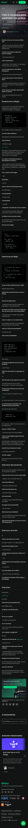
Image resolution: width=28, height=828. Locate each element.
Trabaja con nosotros (7, 817)
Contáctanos (17, 810)
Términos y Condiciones (14, 813)
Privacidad (4, 813)
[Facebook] (2, 792)
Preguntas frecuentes (7, 810)
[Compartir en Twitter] (6, 704)
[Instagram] (8, 792)
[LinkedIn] (12, 792)
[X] (5, 792)
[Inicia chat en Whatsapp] (23, 823)
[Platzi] (4, 2)
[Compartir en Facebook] (3, 704)
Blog (3, 8)
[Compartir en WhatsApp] (13, 704)
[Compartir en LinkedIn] (10, 704)
